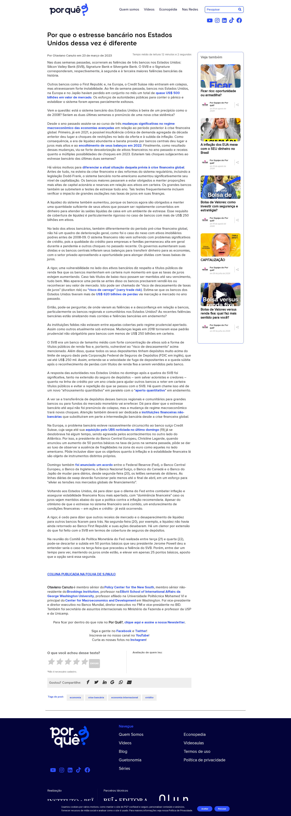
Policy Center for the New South (129, 587)
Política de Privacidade (180, 810)
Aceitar (204, 808)
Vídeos (149, 9)
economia (75, 697)
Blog (123, 751)
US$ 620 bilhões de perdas (117, 294)
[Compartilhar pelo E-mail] (129, 682)
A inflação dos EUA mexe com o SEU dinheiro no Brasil (219, 149)
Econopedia (195, 734)
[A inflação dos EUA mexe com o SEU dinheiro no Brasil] (221, 129)
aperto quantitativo (150, 390)
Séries (124, 768)
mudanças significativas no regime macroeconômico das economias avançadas (111, 126)
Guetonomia (130, 760)
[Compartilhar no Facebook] (87, 682)
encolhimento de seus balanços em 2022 (110, 145)
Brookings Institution (83, 592)
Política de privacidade (204, 760)
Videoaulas (194, 743)
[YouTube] (210, 21)
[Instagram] (218, 21)
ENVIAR (94, 663)
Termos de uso (197, 751)
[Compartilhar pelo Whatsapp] (120, 682)
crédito (149, 697)
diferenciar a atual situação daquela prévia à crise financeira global (133, 167)
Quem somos (129, 9)
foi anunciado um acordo (94, 465)
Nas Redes (190, 9)
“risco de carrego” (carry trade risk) (115, 290)
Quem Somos (131, 734)
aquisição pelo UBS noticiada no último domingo (122, 430)
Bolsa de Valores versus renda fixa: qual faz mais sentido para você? (218, 313)
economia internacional (124, 697)
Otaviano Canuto (64, 55)
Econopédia (168, 9)
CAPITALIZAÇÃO (213, 260)
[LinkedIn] (225, 21)
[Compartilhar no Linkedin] (104, 682)
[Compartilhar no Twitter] (96, 682)
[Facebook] (240, 21)
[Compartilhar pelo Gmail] (112, 682)
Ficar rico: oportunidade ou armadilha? (218, 93)
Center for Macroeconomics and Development (101, 600)
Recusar (222, 808)
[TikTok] (232, 21)
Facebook (123, 631)
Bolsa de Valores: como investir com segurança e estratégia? (219, 206)
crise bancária (96, 697)
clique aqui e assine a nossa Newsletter (154, 622)
